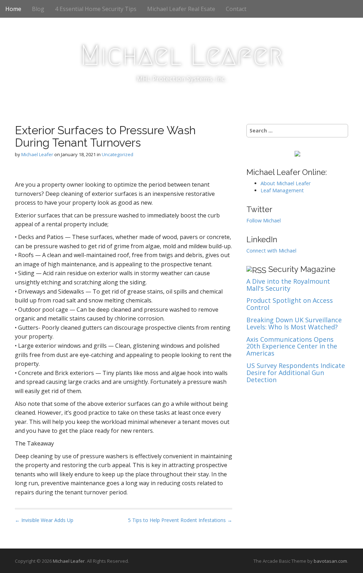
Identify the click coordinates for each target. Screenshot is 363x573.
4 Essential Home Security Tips (95, 9)
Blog (38, 9)
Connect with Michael (271, 250)
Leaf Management (282, 190)
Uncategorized (117, 154)
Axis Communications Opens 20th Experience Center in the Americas (291, 346)
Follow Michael (263, 220)
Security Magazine (301, 269)
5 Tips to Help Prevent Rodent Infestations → (180, 520)
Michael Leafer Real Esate (181, 9)
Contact (236, 9)
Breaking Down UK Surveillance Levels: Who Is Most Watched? (294, 324)
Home (13, 9)
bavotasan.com (330, 561)
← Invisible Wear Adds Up (44, 520)
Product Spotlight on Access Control (289, 304)
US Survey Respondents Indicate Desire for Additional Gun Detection (295, 372)
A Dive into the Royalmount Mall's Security (288, 285)
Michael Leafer (181, 55)
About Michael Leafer (286, 183)
